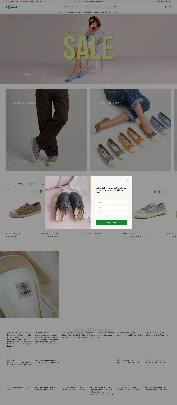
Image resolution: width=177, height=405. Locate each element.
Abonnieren (111, 222)
